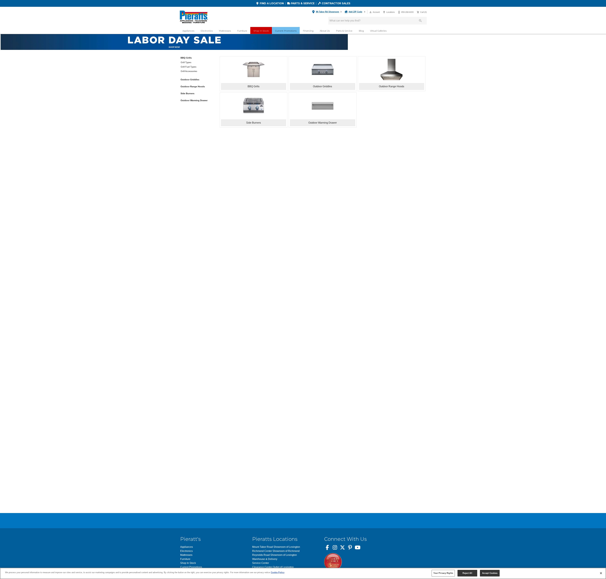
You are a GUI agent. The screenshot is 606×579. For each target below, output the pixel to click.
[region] (303, 573)
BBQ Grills (186, 57)
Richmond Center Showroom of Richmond (276, 551)
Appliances (188, 31)
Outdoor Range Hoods (193, 86)
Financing (308, 31)
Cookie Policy (277, 572)
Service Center (260, 563)
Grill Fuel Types (188, 66)
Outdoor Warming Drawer (194, 100)
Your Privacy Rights (443, 573)
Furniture (242, 31)
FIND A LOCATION (271, 3)
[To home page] (193, 17)
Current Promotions (286, 31)
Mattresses (225, 31)
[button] (370, 12)
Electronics (207, 31)
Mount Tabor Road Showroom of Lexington (276, 547)
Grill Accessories (189, 71)
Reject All (467, 573)
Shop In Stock (261, 31)
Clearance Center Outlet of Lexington (273, 567)
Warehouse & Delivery (264, 559)
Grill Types (186, 62)
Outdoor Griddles (190, 79)
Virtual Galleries (378, 31)
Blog (361, 31)
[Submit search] (420, 21)
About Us (325, 31)
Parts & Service (302, 3)
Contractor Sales (335, 3)
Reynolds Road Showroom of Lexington (274, 555)
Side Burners (187, 93)
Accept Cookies (490, 573)
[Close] (600, 573)
